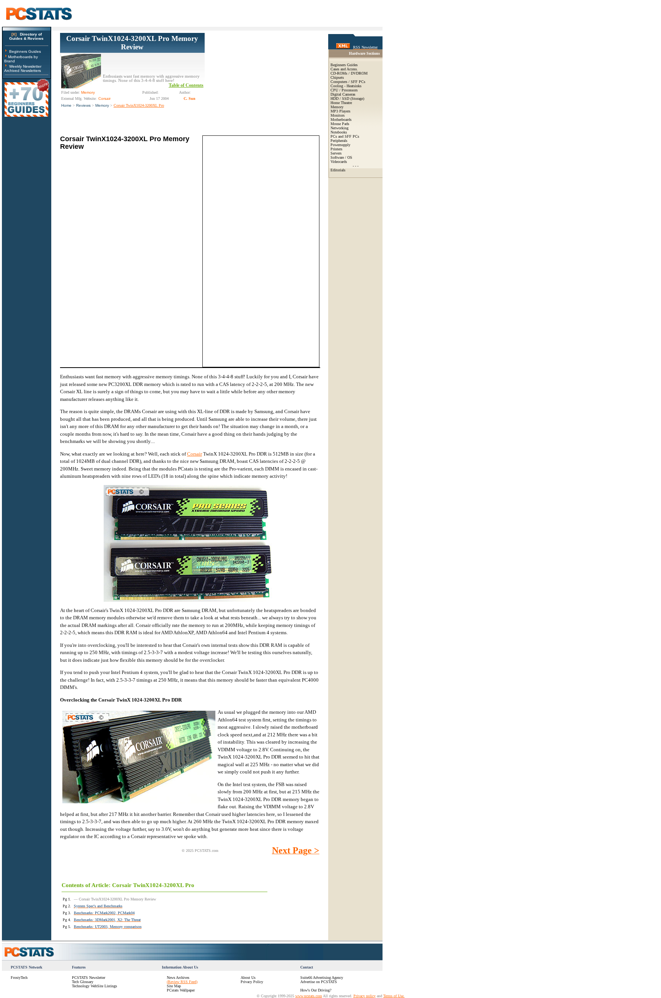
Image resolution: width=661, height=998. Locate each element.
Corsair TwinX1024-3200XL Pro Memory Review (132, 42)
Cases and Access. (344, 69)
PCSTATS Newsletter (88, 977)
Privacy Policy (252, 982)
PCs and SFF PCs (344, 136)
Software (337, 157)
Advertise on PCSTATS (318, 982)
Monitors (337, 115)
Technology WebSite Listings (94, 986)
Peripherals (338, 140)
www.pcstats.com (308, 996)
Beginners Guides (25, 51)
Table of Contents (186, 85)
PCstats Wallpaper (181, 990)
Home (66, 105)
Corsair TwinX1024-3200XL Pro (139, 105)
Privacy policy (364, 996)
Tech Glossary (82, 982)
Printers (336, 149)
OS (349, 157)
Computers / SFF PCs (347, 82)
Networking (339, 128)
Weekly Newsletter (25, 66)
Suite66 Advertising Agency (321, 977)
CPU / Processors (344, 90)
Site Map (174, 986)
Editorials (337, 170)
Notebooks (338, 132)
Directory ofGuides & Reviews (26, 36)
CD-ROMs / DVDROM (349, 73)
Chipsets (337, 77)
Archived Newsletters (22, 70)
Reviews (83, 105)
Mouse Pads (339, 124)
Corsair (194, 454)
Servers (336, 153)
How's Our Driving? (315, 990)
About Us (248, 977)
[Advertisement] (262, 81)
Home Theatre (341, 103)
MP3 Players (340, 111)
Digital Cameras (342, 94)
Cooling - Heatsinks (345, 86)
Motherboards (341, 119)
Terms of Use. (394, 996)
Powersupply (340, 145)
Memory (102, 105)
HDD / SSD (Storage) (347, 98)
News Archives (178, 977)
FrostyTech (19, 977)
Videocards (338, 162)
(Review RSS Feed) (182, 982)
